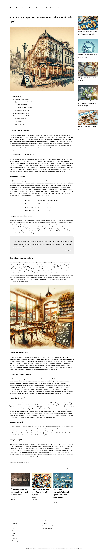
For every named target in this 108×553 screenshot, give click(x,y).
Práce (42, 7)
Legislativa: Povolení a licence (23, 116)
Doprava (18, 7)
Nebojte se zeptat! (20, 124)
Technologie (61, 7)
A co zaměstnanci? (20, 121)
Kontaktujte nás (25, 462)
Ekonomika (25, 7)
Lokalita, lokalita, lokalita (22, 99)
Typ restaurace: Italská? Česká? (23, 102)
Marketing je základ (20, 118)
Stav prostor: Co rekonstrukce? (23, 107)
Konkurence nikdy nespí (22, 113)
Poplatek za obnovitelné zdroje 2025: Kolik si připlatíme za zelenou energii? (88, 103)
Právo (47, 7)
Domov (12, 7)
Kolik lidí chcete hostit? (21, 104)
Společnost (53, 7)
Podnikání (37, 7)
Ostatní (31, 7)
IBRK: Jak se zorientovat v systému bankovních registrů (41, 492)
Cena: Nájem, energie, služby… (24, 110)
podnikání (72, 468)
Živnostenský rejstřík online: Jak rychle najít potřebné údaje (19, 492)
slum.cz (12, 3)
